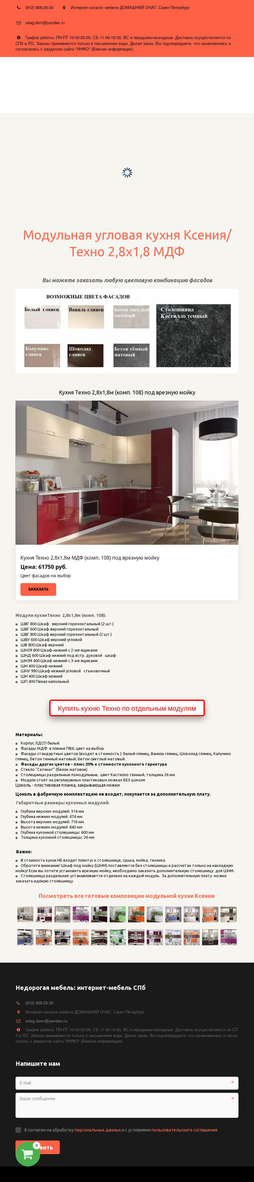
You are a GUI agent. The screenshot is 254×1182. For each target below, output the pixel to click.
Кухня (153, 100)
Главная (33, 100)
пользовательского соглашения (184, 1129)
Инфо (65, 100)
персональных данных (98, 1129)
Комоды (225, 100)
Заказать (38, 589)
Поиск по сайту (110, 100)
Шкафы (188, 100)
